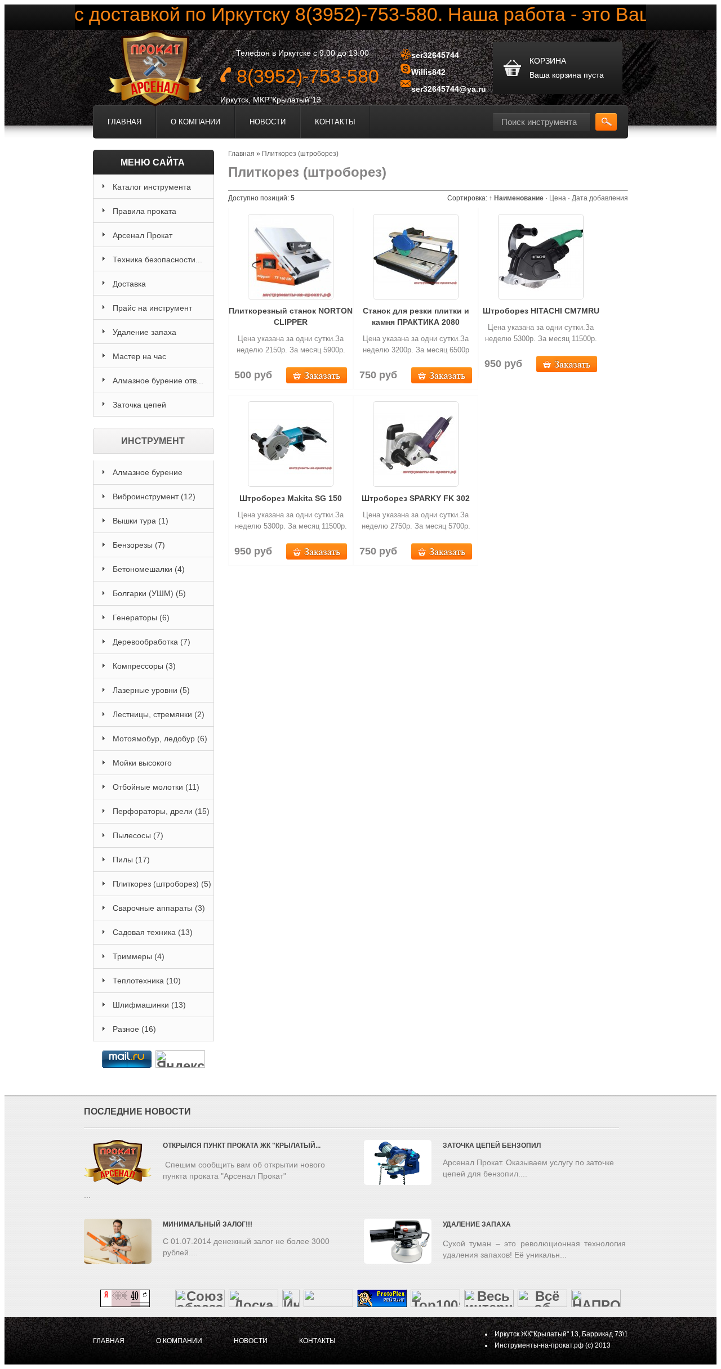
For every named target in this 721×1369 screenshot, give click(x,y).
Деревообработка (151, 641)
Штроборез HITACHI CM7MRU (541, 310)
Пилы (131, 859)
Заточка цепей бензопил (492, 1145)
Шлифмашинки (149, 1004)
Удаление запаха (477, 1224)
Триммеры (138, 956)
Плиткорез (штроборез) (162, 883)
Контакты (335, 122)
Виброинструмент (154, 496)
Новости (268, 122)
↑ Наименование (516, 198)
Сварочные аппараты (159, 907)
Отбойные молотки (156, 786)
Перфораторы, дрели (161, 811)
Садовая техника (153, 932)
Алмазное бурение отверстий (148, 476)
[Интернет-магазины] (291, 1302)
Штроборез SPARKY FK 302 (416, 498)
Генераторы (141, 617)
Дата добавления (600, 198)
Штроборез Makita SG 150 (290, 498)
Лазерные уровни (151, 690)
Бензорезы (139, 544)
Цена (557, 198)
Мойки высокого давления (142, 766)
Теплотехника (147, 980)
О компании (195, 122)
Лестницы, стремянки (158, 714)
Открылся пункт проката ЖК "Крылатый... (242, 1145)
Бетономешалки (149, 569)
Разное (134, 1029)
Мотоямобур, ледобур (160, 738)
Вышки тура (140, 520)
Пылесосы (138, 835)
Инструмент (153, 441)
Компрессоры (144, 665)
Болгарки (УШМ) (149, 593)
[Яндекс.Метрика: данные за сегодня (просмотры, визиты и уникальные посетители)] (180, 1059)
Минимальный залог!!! (207, 1224)
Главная (124, 122)
